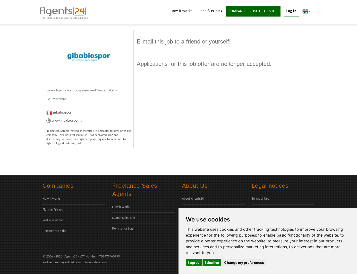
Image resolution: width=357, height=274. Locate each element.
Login (62, 231)
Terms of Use (260, 199)
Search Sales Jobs (123, 218)
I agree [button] (193, 262)
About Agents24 (193, 199)
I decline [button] (212, 262)
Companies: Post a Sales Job (253, 11)
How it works (181, 11)
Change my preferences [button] (244, 262)
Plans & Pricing (209, 11)
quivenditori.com (95, 262)
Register (48, 231)
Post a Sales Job (52, 220)
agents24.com (71, 262)
